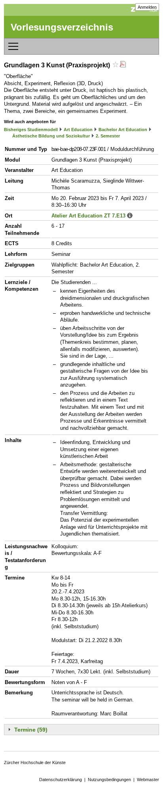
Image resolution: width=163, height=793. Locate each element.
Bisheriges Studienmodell (31, 129)
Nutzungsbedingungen (109, 779)
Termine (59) (30, 729)
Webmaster (148, 779)
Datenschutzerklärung (60, 779)
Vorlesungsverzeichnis (62, 27)
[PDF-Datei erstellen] (122, 65)
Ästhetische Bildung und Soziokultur (51, 135)
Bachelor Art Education (123, 129)
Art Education (78, 129)
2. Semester (108, 135)
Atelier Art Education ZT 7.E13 (88, 216)
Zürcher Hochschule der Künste (35, 762)
